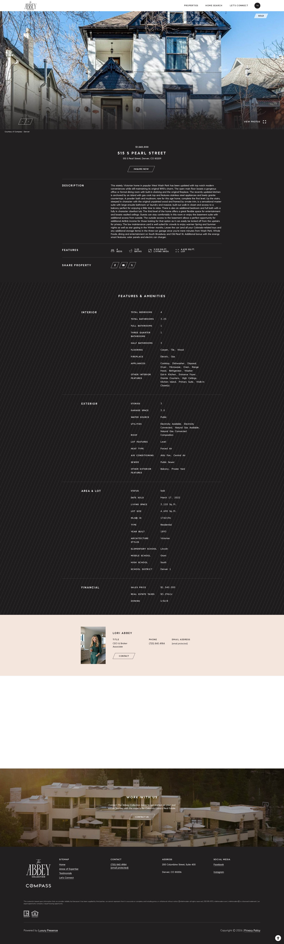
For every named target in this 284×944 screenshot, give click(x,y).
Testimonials (65, 873)
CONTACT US (142, 817)
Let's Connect (239, 5)
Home (62, 864)
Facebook (219, 864)
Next (28, 122)
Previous (22, 122)
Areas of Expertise (68, 869)
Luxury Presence (48, 930)
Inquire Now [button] (141, 169)
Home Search (213, 5)
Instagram (219, 872)
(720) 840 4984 (157, 643)
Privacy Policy (252, 930)
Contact (124, 656)
